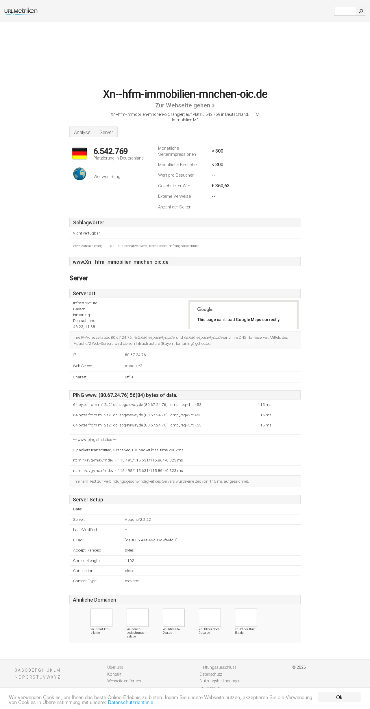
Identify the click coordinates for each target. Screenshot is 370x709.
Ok (339, 697)
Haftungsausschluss (218, 667)
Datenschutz (211, 674)
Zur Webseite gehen (182, 105)
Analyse (82, 132)
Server (106, 132)
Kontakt (114, 674)
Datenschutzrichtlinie (130, 702)
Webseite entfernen (124, 681)
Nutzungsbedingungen (220, 681)
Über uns (115, 667)
